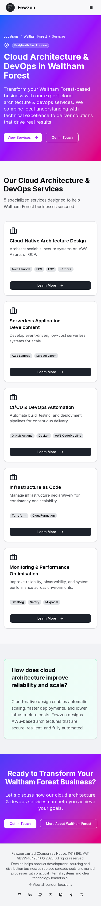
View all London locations (52, 884)
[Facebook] (71, 894)
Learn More (46, 285)
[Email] (19, 894)
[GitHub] (40, 894)
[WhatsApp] (81, 894)
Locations (11, 36)
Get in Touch (62, 137)
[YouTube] (50, 894)
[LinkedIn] (30, 894)
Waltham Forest (35, 36)
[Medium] (61, 894)
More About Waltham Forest (68, 824)
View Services (19, 137)
